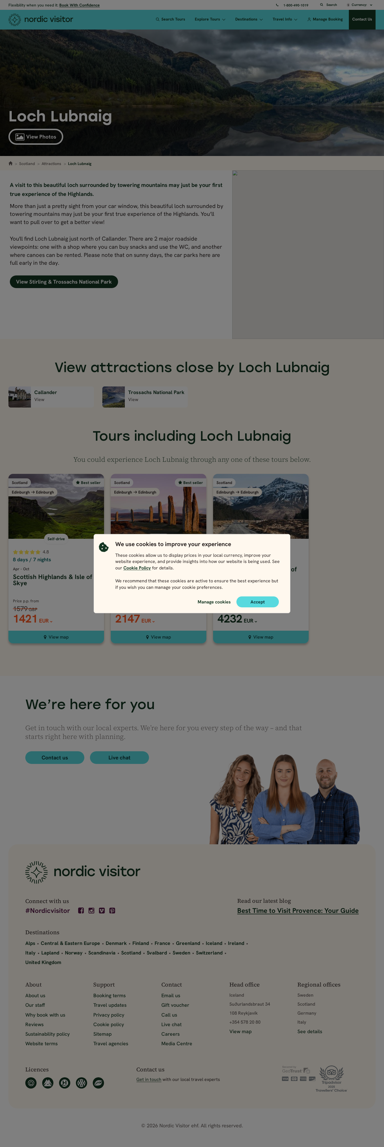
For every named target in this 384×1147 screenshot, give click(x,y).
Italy (30, 952)
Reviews (34, 1024)
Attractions (51, 163)
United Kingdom (43, 962)
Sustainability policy (47, 1034)
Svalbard (157, 952)
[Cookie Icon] (103, 566)
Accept (257, 602)
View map (59, 637)
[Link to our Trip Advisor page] (337, 1078)
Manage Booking (328, 19)
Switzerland (209, 952)
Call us (169, 1015)
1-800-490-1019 (295, 5)
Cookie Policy (137, 568)
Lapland (50, 952)
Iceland (214, 943)
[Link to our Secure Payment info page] (299, 1073)
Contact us (55, 757)
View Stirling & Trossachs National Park (64, 281)
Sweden (181, 952)
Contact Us (362, 19)
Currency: (360, 5)
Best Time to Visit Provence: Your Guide (298, 910)
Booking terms (109, 995)
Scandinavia (102, 952)
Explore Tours (207, 19)
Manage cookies (214, 601)
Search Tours (173, 19)
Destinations (246, 19)
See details (309, 1031)
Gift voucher (175, 1005)
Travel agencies (110, 1043)
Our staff (35, 1005)
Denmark (116, 943)
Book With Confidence (79, 5)
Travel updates (110, 1005)
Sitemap (102, 1034)
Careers (170, 1034)
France (162, 943)
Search (331, 5)
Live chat (119, 757)
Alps (30, 943)
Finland (140, 943)
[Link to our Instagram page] (92, 910)
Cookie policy (108, 1024)
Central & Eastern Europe (70, 943)
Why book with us (45, 1015)
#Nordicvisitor (47, 911)
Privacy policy (108, 1015)
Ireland (236, 943)
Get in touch (148, 1079)
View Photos (41, 136)
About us (35, 995)
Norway (74, 952)
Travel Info (282, 19)
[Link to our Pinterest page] (112, 910)
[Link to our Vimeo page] (102, 910)
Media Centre (176, 1043)
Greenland (188, 943)
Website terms (41, 1043)
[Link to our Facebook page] (81, 910)
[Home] (49, 20)
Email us (170, 995)
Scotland (27, 163)
